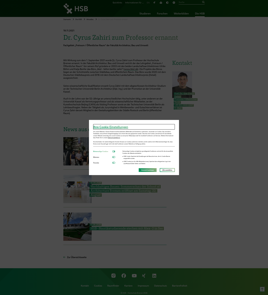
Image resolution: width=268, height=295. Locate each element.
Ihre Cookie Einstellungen (110, 127)
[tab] (102, 151)
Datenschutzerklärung (114, 137)
